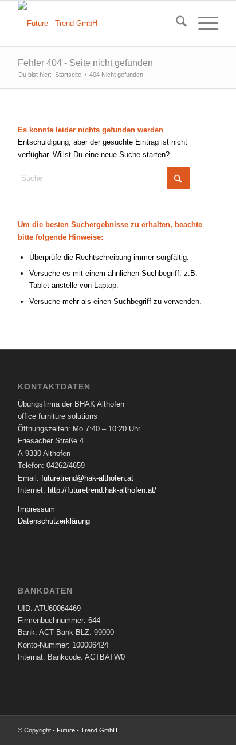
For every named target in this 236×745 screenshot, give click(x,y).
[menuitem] (175, 23)
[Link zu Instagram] (209, 730)
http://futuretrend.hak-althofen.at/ (102, 490)
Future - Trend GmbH (87, 730)
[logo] (98, 23)
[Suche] (175, 23)
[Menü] (202, 23)
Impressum (36, 509)
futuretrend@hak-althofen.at (87, 478)
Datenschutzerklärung (54, 521)
